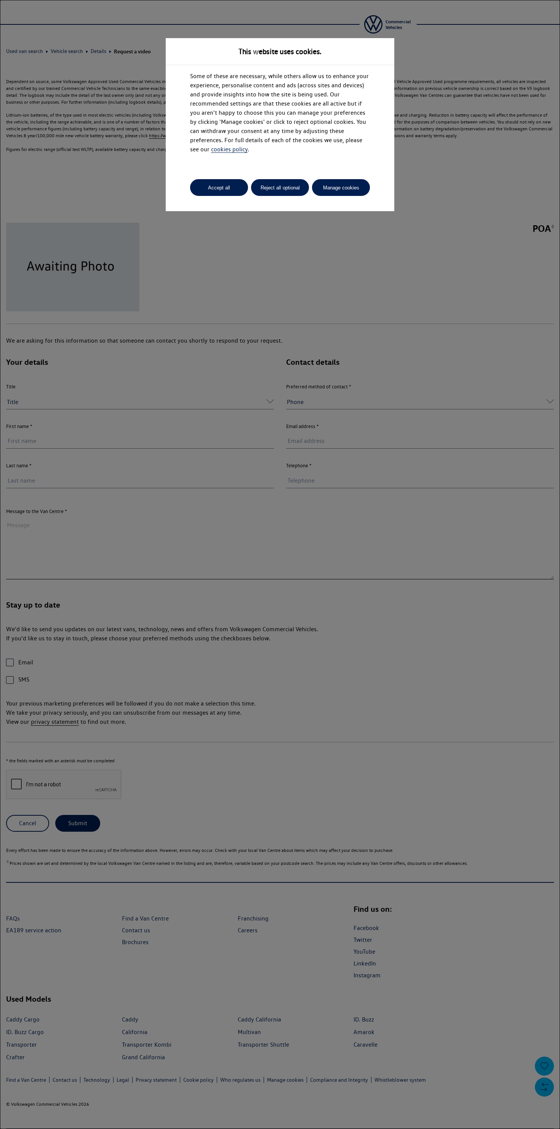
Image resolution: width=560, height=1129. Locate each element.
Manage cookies (341, 188)
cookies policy (229, 149)
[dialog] (280, 564)
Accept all (219, 188)
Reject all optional (280, 188)
